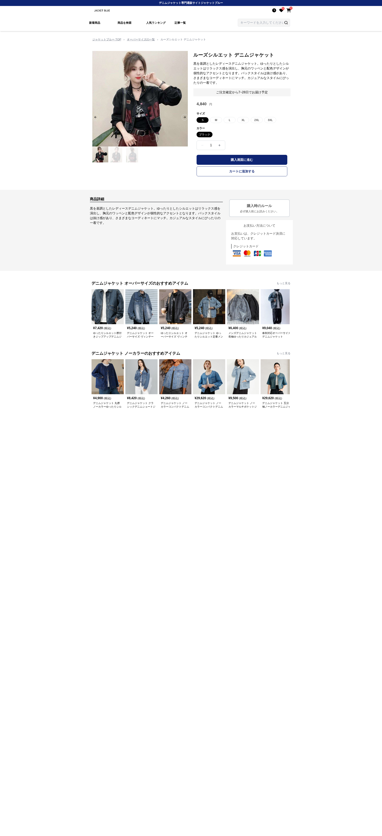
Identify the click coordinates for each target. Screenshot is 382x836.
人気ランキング (156, 22)
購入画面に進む (242, 159)
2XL (256, 120)
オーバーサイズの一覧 (141, 39)
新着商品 (94, 22)
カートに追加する (242, 171)
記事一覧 (180, 22)
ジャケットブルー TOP (106, 39)
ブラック (204, 134)
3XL (270, 120)
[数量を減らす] (202, 145)
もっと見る (283, 283)
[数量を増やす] (219, 145)
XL (243, 120)
